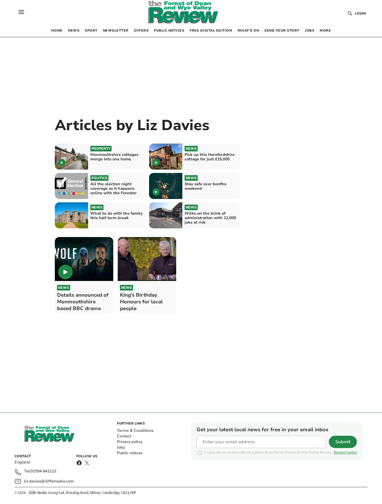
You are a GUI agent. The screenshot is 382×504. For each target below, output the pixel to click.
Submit (342, 442)
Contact (124, 436)
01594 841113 (43, 471)
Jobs (121, 447)
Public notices (130, 453)
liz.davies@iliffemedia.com (49, 481)
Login (360, 13)
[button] (21, 12)
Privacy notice (345, 452)
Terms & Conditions (135, 430)
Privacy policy (129, 441)
